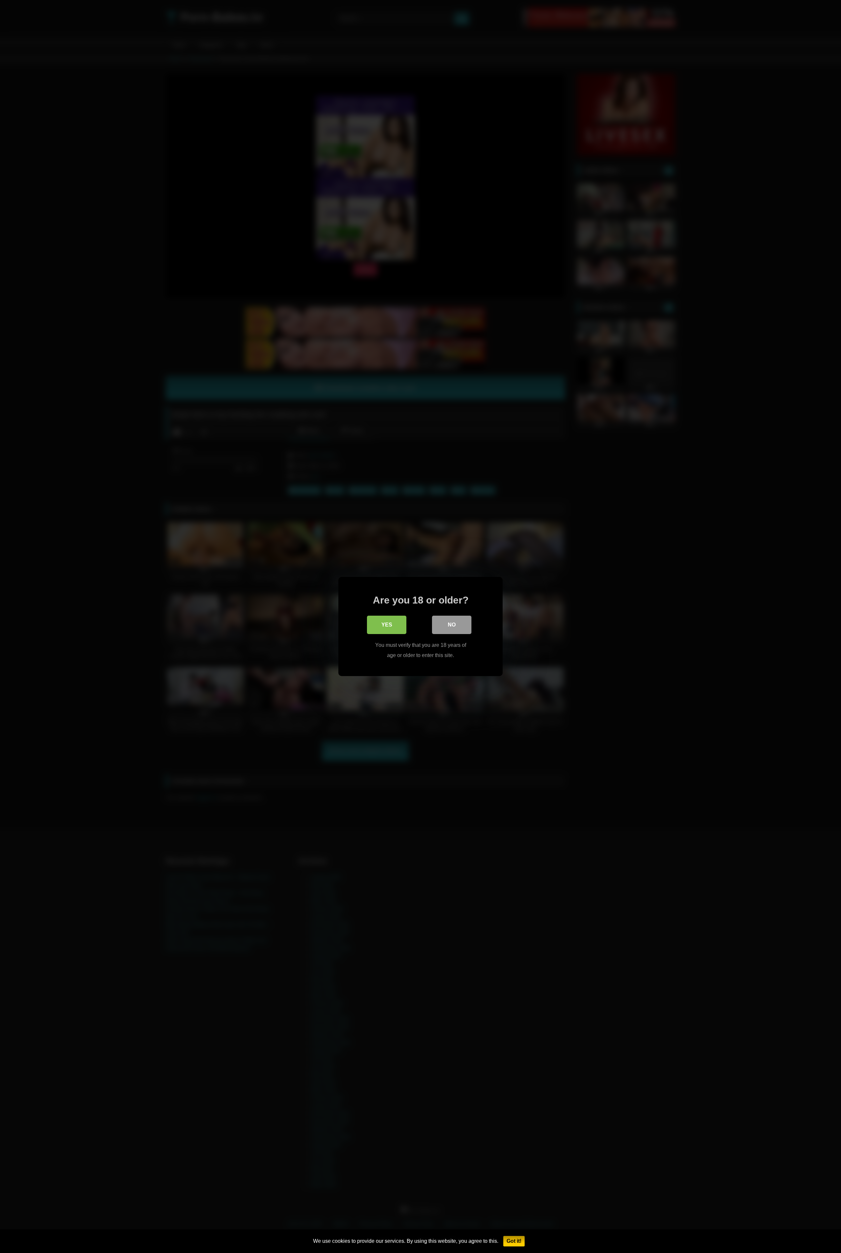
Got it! (514, 1241)
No (452, 624)
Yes (386, 624)
